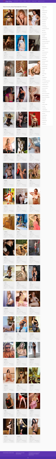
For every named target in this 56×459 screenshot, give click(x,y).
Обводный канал (44, 68)
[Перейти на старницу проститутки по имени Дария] (21, 145)
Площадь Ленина (44, 84)
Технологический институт (46, 111)
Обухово (43, 70)
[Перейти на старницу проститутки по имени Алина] (34, 247)
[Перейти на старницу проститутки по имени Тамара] (34, 94)
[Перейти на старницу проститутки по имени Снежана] (34, 324)
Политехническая (45, 88)
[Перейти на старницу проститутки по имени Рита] (34, 145)
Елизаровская (44, 34)
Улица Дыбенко (44, 115)
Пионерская (44, 79)
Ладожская (44, 46)
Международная (44, 57)
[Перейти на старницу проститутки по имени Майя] (34, 17)
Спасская (43, 106)
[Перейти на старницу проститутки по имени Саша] (34, 120)
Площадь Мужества (45, 86)
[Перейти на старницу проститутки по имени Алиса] (21, 247)
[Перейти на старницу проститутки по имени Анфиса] (9, 324)
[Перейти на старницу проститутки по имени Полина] (9, 145)
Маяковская (44, 55)
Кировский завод (44, 39)
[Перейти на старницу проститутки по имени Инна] (34, 196)
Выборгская (44, 23)
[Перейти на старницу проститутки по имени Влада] (9, 171)
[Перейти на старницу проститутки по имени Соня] (9, 273)
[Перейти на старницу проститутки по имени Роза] (9, 120)
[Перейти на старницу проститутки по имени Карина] (9, 94)
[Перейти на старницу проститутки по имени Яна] (21, 350)
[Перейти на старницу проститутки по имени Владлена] (34, 350)
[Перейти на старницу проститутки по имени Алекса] (21, 171)
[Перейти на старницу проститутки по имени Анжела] (21, 427)
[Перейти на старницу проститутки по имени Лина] (21, 401)
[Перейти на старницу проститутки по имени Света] (9, 69)
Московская (44, 59)
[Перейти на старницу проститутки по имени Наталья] (21, 17)
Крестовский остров (45, 43)
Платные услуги (18, 452)
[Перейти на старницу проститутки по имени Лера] (34, 427)
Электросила (44, 124)
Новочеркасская (44, 66)
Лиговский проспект (45, 52)
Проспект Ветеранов (45, 95)
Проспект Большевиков (45, 93)
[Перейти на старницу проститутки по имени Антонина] (34, 69)
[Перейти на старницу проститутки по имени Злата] (21, 43)
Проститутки (16, 1)
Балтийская (44, 14)
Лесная (43, 50)
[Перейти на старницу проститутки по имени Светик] (9, 222)
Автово (43, 8)
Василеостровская (45, 17)
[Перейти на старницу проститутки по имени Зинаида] (34, 375)
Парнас (43, 75)
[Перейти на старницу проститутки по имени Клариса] (34, 43)
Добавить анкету (42, 1)
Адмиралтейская (44, 10)
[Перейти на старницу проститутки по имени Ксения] (9, 427)
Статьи (21, 452)
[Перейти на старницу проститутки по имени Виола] (9, 350)
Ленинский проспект (45, 48)
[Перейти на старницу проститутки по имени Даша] (21, 222)
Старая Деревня (44, 109)
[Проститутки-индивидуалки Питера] (8, 2)
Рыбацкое (43, 100)
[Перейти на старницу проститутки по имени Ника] (9, 401)
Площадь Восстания (45, 82)
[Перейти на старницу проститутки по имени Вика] (21, 299)
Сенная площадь (44, 104)
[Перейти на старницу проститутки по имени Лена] (9, 43)
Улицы (23, 452)
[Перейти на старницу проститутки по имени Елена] (21, 69)
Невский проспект (45, 64)
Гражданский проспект (45, 28)
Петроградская (44, 77)
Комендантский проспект (46, 41)
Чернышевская (44, 120)
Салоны (29, 1)
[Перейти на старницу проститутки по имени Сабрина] (9, 299)
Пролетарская (44, 91)
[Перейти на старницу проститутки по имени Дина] (9, 247)
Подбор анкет (34, 1)
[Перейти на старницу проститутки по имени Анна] (34, 222)
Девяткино (43, 30)
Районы (25, 1)
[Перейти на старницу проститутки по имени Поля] (21, 196)
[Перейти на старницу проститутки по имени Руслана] (21, 120)
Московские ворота (45, 61)
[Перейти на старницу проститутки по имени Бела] (21, 273)
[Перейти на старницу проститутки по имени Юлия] (21, 94)
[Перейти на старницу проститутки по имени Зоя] (34, 299)
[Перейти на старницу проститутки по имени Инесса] (9, 196)
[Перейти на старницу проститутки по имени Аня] (34, 171)
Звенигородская (44, 37)
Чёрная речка (44, 118)
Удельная (43, 113)
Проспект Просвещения (45, 97)
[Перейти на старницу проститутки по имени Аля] (34, 273)
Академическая (44, 12)
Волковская (44, 21)
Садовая (43, 102)
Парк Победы (44, 73)
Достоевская (44, 32)
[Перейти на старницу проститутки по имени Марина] (9, 375)
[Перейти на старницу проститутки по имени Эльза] (9, 17)
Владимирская (44, 19)
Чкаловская (44, 122)
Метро (21, 1)
